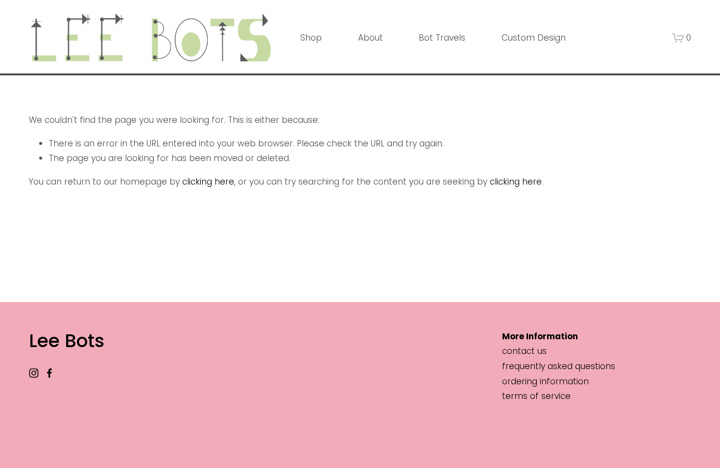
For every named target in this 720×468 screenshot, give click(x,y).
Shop (311, 38)
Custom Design (534, 38)
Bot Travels (442, 38)
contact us (524, 351)
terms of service (536, 396)
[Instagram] (34, 373)
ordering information (545, 381)
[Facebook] (49, 373)
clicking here (208, 181)
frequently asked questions (558, 366)
